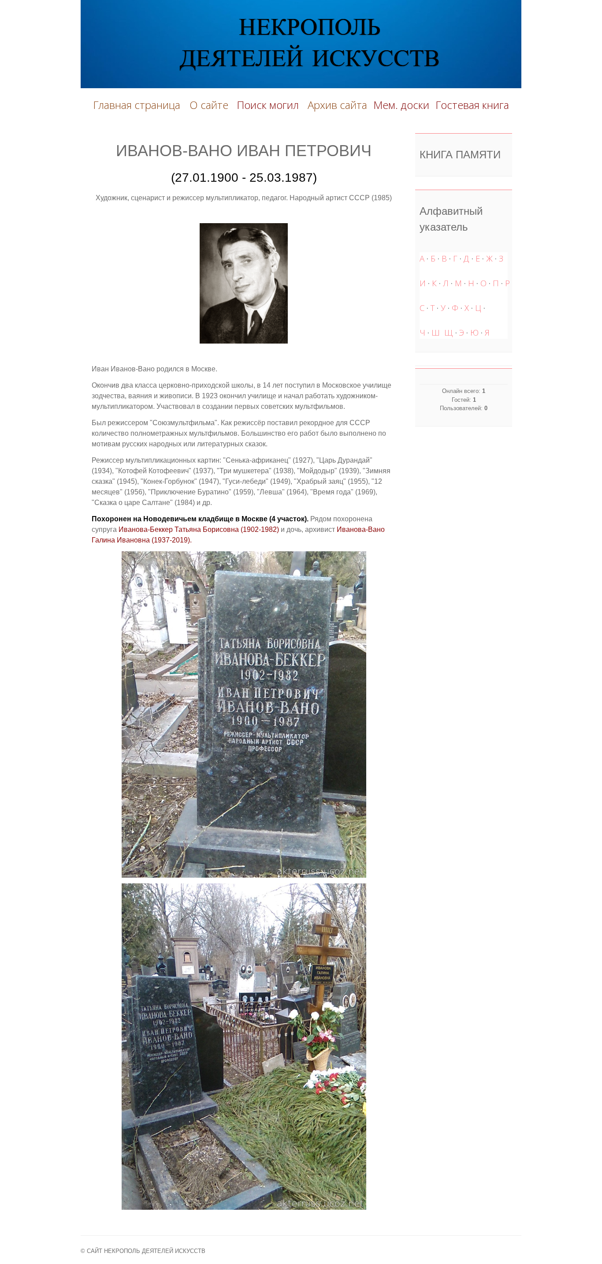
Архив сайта (337, 104)
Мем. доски (401, 104)
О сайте (212, 104)
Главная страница (136, 104)
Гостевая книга (472, 104)
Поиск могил (269, 104)
